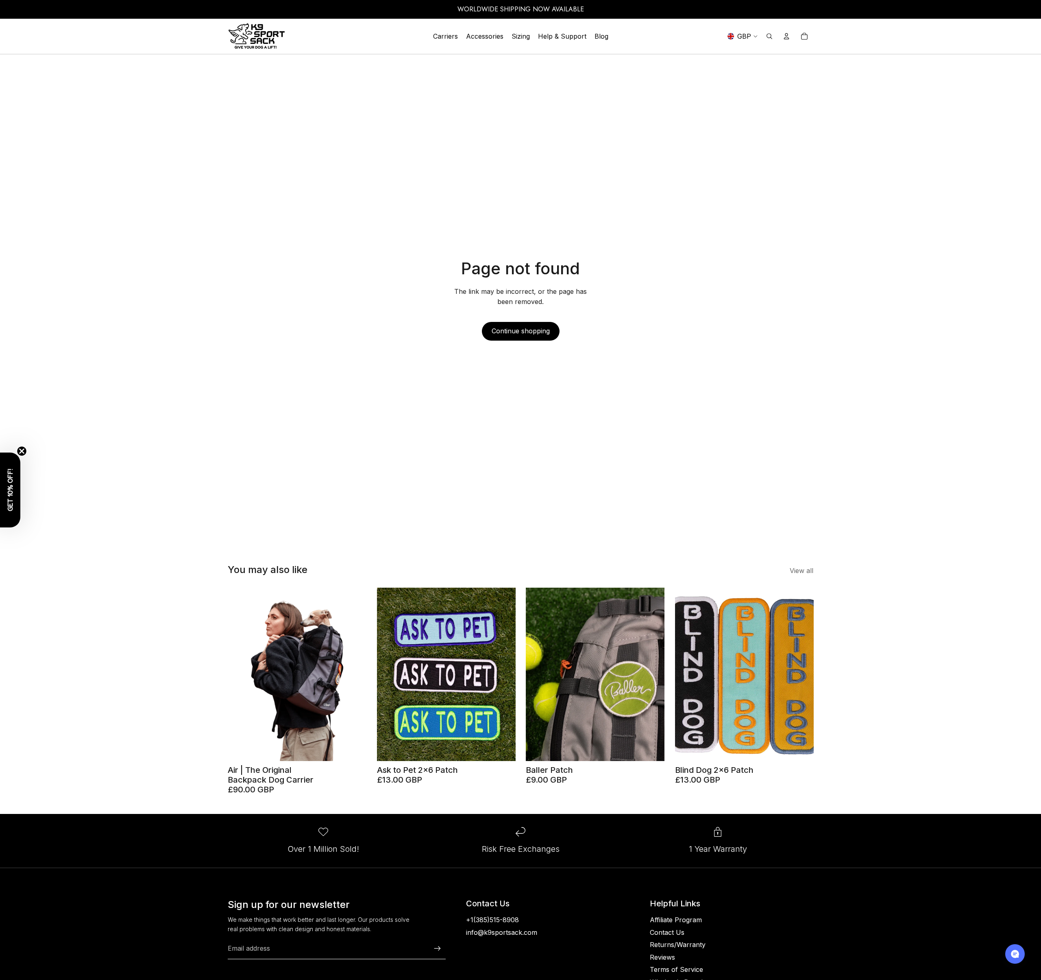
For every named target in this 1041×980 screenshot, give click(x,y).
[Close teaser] (22, 451)
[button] (10, 490)
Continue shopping (521, 331)
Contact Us (667, 932)
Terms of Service (676, 969)
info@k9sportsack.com (501, 932)
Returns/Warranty (678, 945)
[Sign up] (437, 949)
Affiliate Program (676, 920)
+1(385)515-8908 (492, 920)
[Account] (786, 36)
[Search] (769, 36)
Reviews (662, 957)
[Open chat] (1015, 954)
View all (801, 571)
